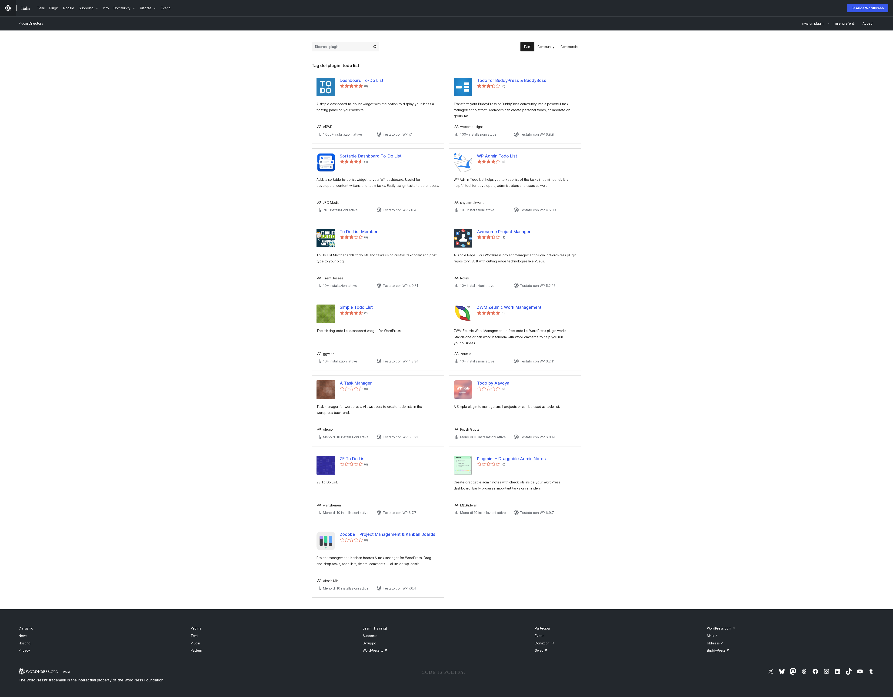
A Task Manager (356, 383)
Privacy (24, 650)
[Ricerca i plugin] (374, 46)
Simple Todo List (356, 307)
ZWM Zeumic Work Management (509, 307)
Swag (541, 650)
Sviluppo (369, 643)
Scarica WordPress (867, 8)
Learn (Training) (375, 628)
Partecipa (542, 628)
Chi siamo (26, 628)
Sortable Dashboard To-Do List (371, 156)
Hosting (24, 643)
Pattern (196, 650)
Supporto (370, 636)
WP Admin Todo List (497, 156)
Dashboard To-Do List (361, 80)
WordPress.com (721, 628)
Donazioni (544, 643)
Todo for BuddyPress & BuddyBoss (511, 80)
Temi (194, 636)
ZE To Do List (353, 458)
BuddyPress (718, 650)
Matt (712, 636)
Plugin (195, 643)
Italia (66, 672)
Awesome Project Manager (504, 231)
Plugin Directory (31, 23)
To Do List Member (359, 231)
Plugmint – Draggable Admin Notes (511, 458)
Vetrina (196, 628)
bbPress (715, 643)
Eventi (539, 636)
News (23, 636)
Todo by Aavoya (493, 383)
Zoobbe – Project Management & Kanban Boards (387, 534)
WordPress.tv (375, 650)
